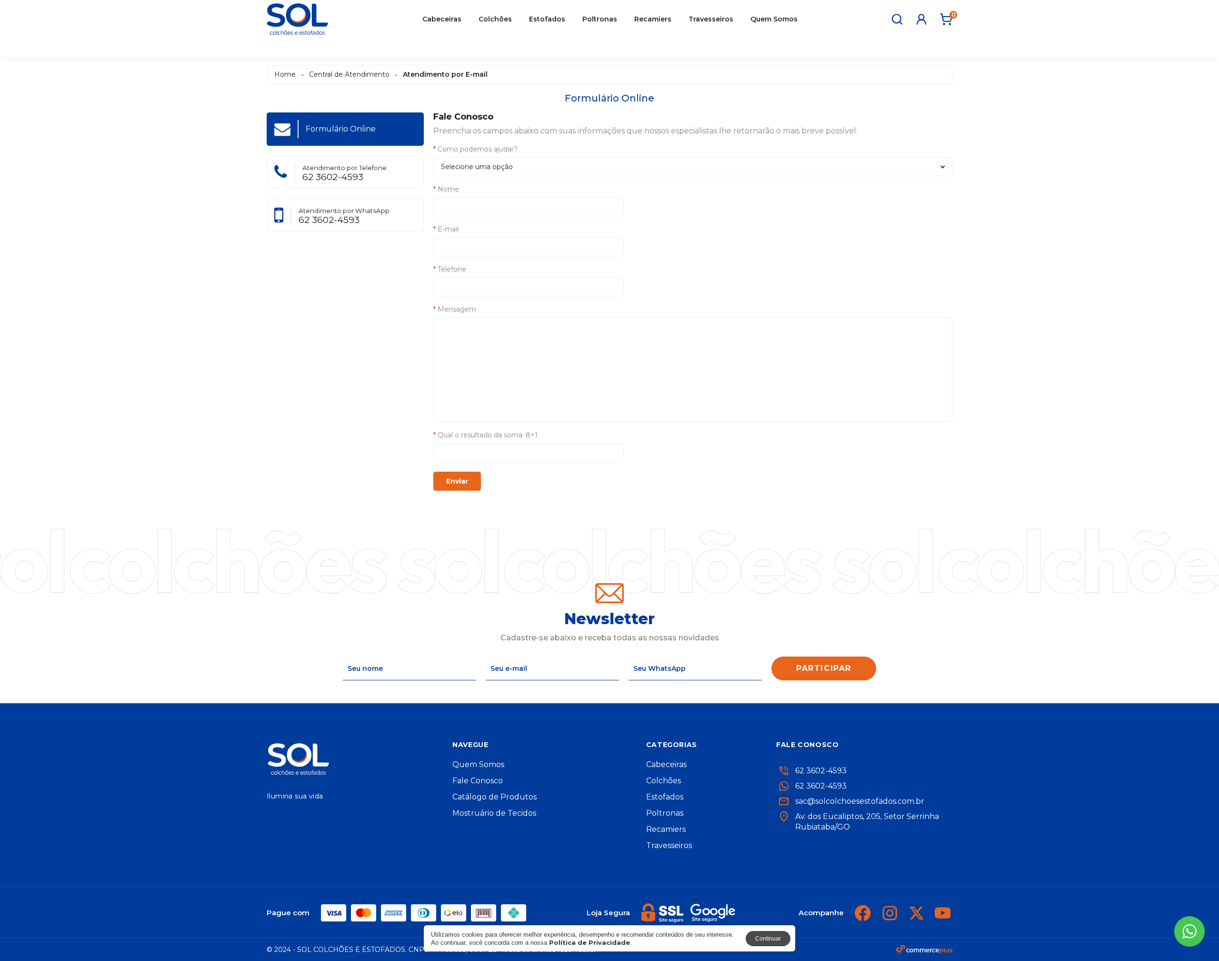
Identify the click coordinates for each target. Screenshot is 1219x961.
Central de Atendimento (349, 74)
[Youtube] (942, 912)
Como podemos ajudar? (475, 149)
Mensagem (454, 309)
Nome (446, 189)
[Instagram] (889, 912)
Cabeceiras (441, 19)
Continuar (768, 938)
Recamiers (652, 19)
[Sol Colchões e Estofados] (297, 19)
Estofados (547, 19)
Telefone (449, 269)
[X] (916, 912)
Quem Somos (774, 19)
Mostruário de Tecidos (494, 813)
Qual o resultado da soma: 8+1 (485, 435)
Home (285, 74)
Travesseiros (711, 19)
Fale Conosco (477, 781)
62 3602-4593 (821, 785)
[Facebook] (862, 912)
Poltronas (599, 19)
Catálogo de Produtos (494, 797)
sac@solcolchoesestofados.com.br (859, 801)
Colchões (495, 19)
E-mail (446, 229)
